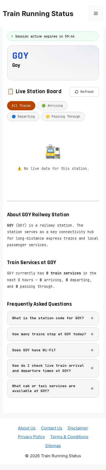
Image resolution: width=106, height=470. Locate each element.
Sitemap (53, 445)
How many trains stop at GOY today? (49, 334)
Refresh (87, 91)
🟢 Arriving (52, 106)
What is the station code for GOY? (48, 318)
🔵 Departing (23, 116)
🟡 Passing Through (63, 116)
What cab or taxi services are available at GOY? (43, 388)
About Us (27, 428)
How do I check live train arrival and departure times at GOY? (48, 368)
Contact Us (51, 428)
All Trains (21, 106)
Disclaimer (78, 428)
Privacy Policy (31, 436)
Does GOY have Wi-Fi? (34, 350)
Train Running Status (38, 14)
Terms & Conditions (69, 436)
